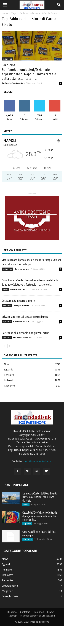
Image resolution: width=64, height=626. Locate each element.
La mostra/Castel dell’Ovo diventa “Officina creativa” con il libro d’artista (39, 497)
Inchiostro (7, 59)
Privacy (50, 611)
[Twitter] (46, 471)
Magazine (7, 591)
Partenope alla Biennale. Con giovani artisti (25, 332)
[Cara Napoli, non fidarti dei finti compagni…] (11, 536)
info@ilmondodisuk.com (38, 461)
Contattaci (25, 611)
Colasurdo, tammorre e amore (18, 300)
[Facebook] (17, 471)
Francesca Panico (22, 337)
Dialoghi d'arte (10, 596)
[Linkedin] (36, 471)
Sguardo (7, 321)
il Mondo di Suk (18, 289)
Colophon (39, 611)
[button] (59, 5)
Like (9, 101)
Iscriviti (54, 101)
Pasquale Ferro (21, 305)
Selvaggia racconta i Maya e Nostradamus (25, 316)
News (5, 289)
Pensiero (7, 305)
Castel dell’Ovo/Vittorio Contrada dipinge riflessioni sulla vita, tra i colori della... (39, 516)
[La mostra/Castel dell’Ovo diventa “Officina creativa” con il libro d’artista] (11, 498)
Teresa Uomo (22, 269)
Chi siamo (12, 611)
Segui (24, 101)
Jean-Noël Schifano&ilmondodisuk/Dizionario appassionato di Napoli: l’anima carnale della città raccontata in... (29, 72)
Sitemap (13, 615)
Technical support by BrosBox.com (37, 615)
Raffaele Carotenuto (12, 83)
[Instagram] (27, 471)
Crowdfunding (10, 585)
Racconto (9, 385)
